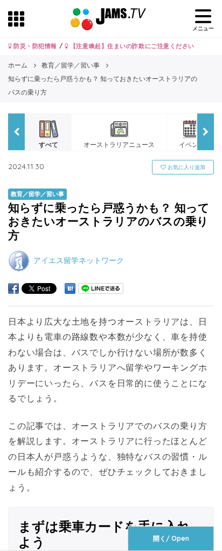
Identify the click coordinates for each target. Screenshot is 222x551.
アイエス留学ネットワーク (78, 260)
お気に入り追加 (185, 167)
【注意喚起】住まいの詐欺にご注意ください (131, 46)
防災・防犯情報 (34, 46)
